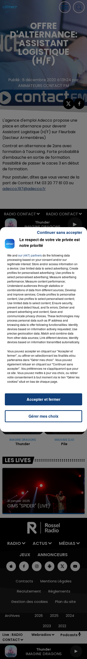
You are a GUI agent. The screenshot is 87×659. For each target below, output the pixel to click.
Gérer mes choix (43, 416)
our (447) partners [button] (30, 255)
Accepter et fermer (43, 399)
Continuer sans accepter (59, 232)
